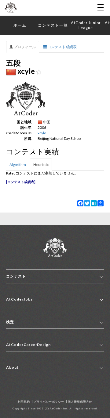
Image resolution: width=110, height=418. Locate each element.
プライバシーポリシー (49, 401)
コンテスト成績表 (62, 46)
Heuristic (41, 164)
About (12, 367)
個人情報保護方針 (80, 401)
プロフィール (24, 46)
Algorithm (17, 164)
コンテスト (16, 276)
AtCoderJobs (19, 299)
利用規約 (24, 401)
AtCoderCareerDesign (28, 344)
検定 (10, 322)
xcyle (42, 133)
